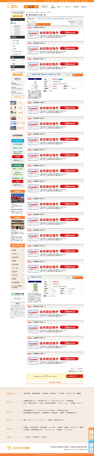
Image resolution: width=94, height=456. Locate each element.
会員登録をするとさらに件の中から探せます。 (46, 376)
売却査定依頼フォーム (71, 412)
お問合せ (83, 7)
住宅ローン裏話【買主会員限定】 (48, 403)
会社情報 (76, 7)
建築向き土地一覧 (58, 420)
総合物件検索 (27, 393)
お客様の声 (14, 271)
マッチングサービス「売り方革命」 (46, 410)
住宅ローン (60, 7)
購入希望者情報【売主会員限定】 (32, 412)
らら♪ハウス (42, 420)
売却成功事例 (54, 412)
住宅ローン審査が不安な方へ (31, 403)
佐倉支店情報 (43, 427)
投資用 (55, 18)
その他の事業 (15, 264)
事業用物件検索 (36, 393)
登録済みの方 (17, 160)
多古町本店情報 (34, 427)
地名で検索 (45, 393)
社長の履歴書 (15, 257)
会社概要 (14, 250)
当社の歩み (14, 253)
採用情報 (14, 278)
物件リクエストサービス (58, 400)
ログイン (78, 1)
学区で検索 (52, 393)
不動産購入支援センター (30, 400)
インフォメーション (49, 429)
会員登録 (85, 1)
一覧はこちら (17, 96)
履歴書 (81, 427)
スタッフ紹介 (15, 268)
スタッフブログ (68, 429)
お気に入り (55, 1)
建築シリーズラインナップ (30, 420)
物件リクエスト (70, 1)
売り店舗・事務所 (60, 18)
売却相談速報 (69, 400)
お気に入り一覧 (70, 393)
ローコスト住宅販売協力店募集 (17, 286)
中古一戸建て (47, 18)
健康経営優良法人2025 (36, 429)
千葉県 (14, 23)
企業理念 (14, 261)
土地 (52, 18)
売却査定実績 (45, 412)
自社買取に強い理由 (63, 410)
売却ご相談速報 (52, 6)
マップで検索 (61, 393)
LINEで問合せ (35, 437)
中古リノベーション (64, 403)
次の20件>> (80, 23)
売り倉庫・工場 (68, 18)
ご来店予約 (14, 275)
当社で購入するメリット (44, 400)
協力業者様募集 (15, 282)
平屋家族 (50, 420)
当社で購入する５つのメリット (44, 6)
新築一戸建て (41, 18)
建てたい (68, 7)
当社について (74, 427)
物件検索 (48, 1)
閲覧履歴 (62, 1)
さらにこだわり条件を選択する (18, 72)
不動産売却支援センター (30, 410)
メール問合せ (27, 437)
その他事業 (26, 429)
